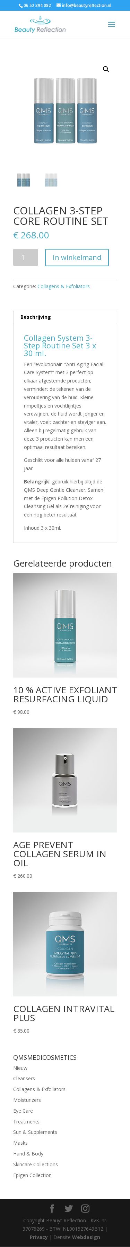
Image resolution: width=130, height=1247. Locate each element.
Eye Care (23, 1110)
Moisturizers (27, 1100)
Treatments (26, 1121)
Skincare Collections (35, 1164)
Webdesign (86, 1237)
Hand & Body (28, 1153)
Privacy (39, 1237)
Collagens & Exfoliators (63, 286)
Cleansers (24, 1078)
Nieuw (20, 1068)
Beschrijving (35, 317)
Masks (20, 1142)
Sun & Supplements (35, 1132)
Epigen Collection (32, 1175)
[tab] (65, 317)
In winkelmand (77, 257)
